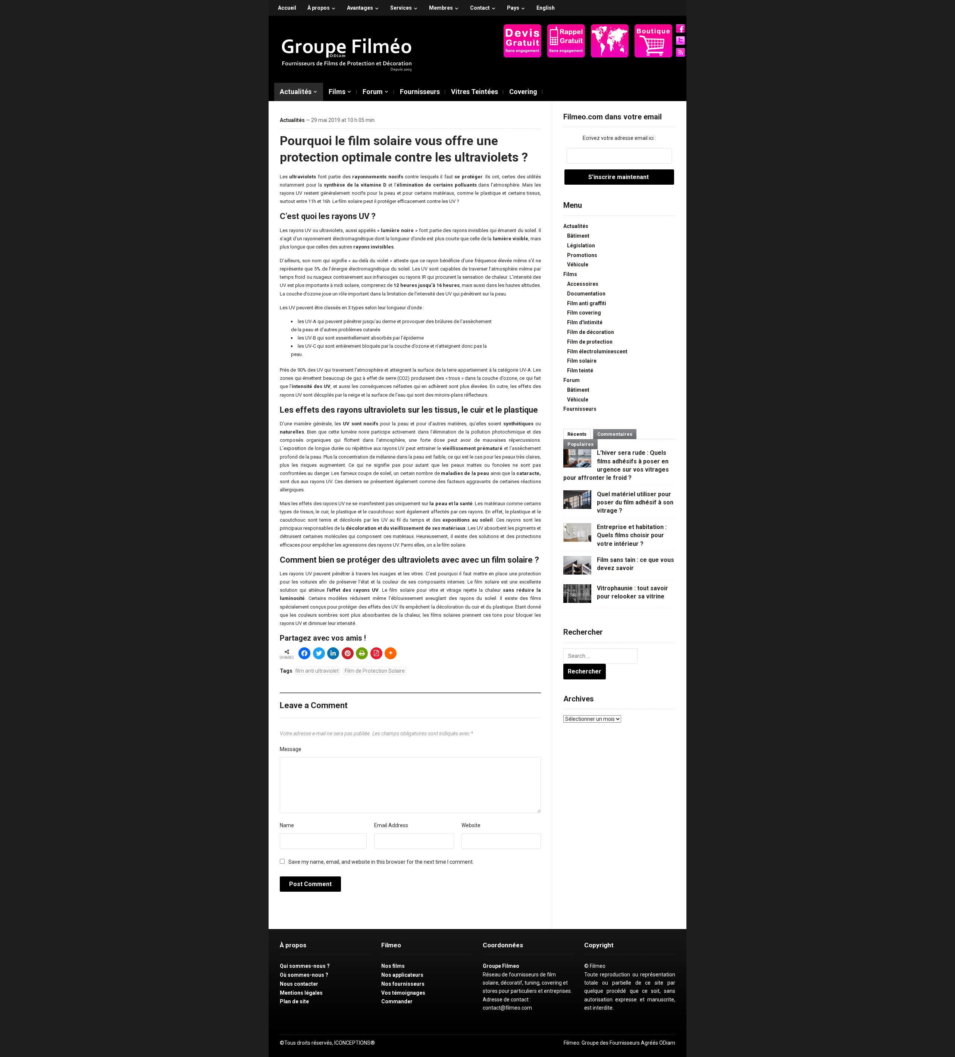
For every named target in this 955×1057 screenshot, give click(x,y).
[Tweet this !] (319, 653)
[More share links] (391, 653)
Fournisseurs (420, 92)
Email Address (391, 825)
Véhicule (577, 265)
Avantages (360, 8)
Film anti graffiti (586, 303)
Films (337, 92)
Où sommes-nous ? (304, 975)
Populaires (580, 444)
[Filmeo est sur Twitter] (680, 40)
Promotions (582, 255)
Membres (441, 8)
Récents (576, 434)
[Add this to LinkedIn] (333, 653)
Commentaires (614, 434)
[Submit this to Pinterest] (348, 653)
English (545, 8)
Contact (480, 8)
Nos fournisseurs (403, 984)
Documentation (586, 294)
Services (401, 8)
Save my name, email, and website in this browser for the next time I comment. (381, 862)
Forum (373, 92)
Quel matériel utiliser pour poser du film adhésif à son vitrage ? (635, 503)
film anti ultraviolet (317, 671)
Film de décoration (590, 332)
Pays (513, 8)
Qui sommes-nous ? (305, 966)
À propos (318, 8)
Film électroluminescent (597, 351)
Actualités (295, 92)
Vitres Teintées (474, 92)
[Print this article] (362, 653)
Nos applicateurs (402, 975)
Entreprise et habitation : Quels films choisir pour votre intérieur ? (632, 535)
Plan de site (294, 1001)
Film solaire (582, 361)
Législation (581, 245)
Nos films (393, 966)
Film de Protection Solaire (375, 671)
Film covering (584, 313)
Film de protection (590, 342)
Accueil (287, 8)
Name (287, 825)
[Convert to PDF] (376, 653)
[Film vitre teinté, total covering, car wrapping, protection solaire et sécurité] (347, 53)
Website (470, 825)
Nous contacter (299, 984)
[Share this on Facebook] (304, 653)
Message (290, 749)
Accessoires (582, 284)
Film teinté (580, 370)
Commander (397, 1001)
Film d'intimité (584, 322)
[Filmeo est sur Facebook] (680, 28)
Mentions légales (301, 993)
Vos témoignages (403, 993)
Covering (523, 92)
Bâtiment (578, 236)
